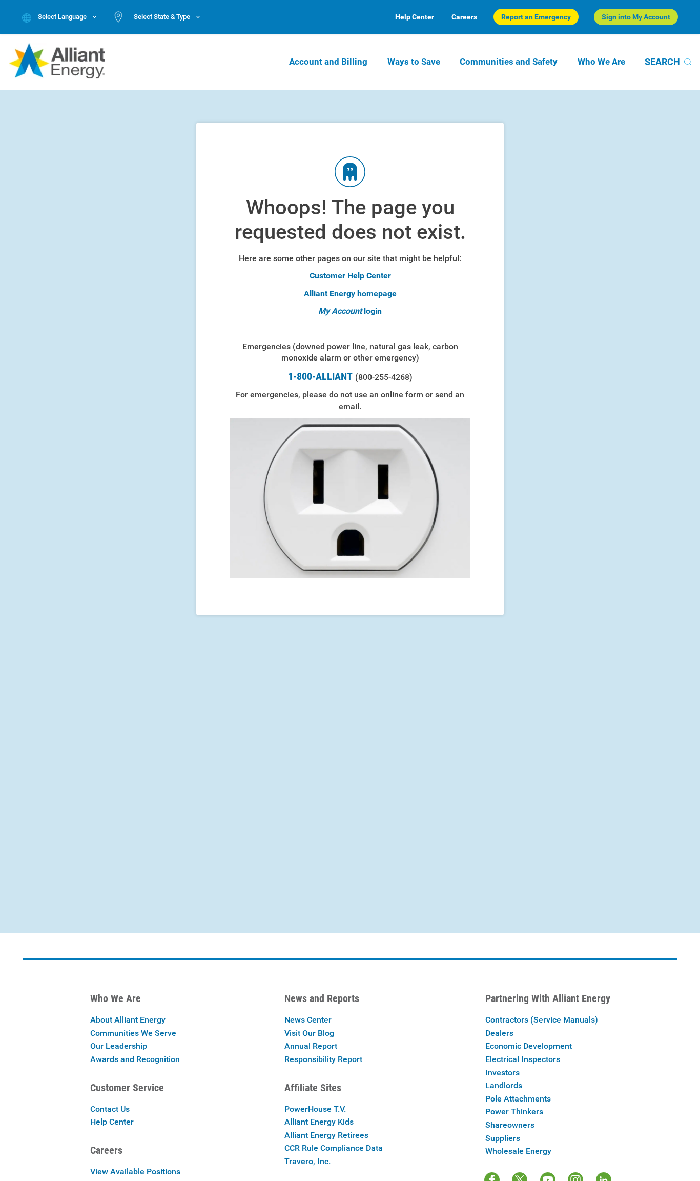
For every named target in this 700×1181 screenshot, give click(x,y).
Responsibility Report (323, 1059)
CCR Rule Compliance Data (333, 1148)
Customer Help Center (350, 276)
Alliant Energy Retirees (326, 1135)
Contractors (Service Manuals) (541, 1020)
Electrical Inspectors (522, 1059)
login (373, 311)
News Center (308, 1020)
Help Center (414, 17)
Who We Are (601, 61)
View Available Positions (135, 1171)
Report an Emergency (536, 17)
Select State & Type (162, 16)
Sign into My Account (636, 17)
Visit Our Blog (309, 1033)
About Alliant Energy (128, 1020)
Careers (464, 17)
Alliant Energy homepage (350, 293)
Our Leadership (118, 1046)
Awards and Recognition (135, 1059)
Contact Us (110, 1109)
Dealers (499, 1033)
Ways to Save (413, 61)
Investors (502, 1072)
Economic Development (528, 1046)
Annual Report (310, 1046)
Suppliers (502, 1138)
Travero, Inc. (307, 1161)
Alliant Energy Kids (319, 1122)
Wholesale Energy (518, 1151)
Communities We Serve (133, 1033)
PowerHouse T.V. (315, 1109)
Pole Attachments (518, 1099)
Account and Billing (328, 61)
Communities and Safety (509, 61)
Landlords (503, 1085)
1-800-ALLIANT (350, 376)
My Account (340, 311)
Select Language (62, 16)
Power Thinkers (514, 1111)
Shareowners (509, 1125)
